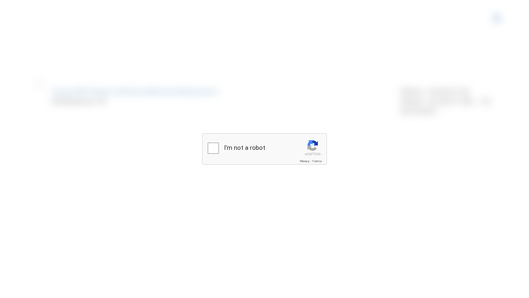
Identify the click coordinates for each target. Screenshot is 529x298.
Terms (317, 161)
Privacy (305, 161)
